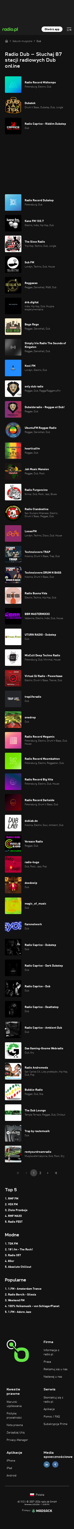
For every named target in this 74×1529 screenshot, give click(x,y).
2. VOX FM (11, 1204)
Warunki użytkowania (14, 1404)
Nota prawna (15, 1425)
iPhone (11, 1460)
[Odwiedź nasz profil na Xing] (55, 1464)
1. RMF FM (11, 1198)
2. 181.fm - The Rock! (19, 1249)
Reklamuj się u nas (55, 1369)
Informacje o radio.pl (51, 1352)
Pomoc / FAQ (52, 1416)
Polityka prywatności (14, 1415)
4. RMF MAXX (13, 1216)
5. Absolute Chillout (18, 1266)
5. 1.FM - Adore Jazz (18, 1312)
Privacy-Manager (17, 1440)
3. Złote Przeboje (16, 1210)
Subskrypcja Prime (55, 1424)
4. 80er (9, 1261)
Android (11, 1475)
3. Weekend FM (14, 1300)
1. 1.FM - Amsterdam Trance (23, 1288)
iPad (9, 1468)
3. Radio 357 (13, 1255)
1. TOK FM (11, 1243)
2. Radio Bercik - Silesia (20, 1294)
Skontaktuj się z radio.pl (53, 1399)
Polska (39, 1494)
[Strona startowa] (6, 41)
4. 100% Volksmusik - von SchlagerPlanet (32, 1306)
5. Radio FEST (14, 1221)
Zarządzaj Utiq (16, 1432)
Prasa (47, 1361)
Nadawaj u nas (53, 1376)
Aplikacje (49, 1409)
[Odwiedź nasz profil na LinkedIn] (46, 1464)
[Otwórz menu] (69, 29)
